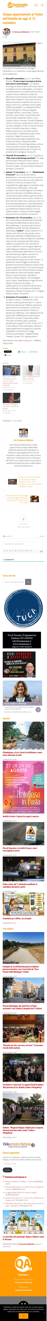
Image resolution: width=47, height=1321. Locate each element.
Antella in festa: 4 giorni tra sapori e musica (21, 816)
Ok (23, 1316)
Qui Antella (17, 421)
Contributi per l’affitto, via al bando (17, 918)
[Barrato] (12, 550)
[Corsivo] (7, 550)
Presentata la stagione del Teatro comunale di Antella (10, 406)
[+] (31, 550)
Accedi (41, 536)
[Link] (25, 550)
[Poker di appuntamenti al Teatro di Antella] (31, 370)
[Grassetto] (4, 550)
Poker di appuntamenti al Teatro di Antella (30, 377)
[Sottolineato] (10, 550)
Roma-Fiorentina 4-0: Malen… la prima (19, 1181)
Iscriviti (7, 1170)
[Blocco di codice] (23, 550)
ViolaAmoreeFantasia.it (15, 1177)
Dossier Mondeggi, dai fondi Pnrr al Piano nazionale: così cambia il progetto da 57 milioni (22, 1007)
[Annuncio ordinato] (15, 550)
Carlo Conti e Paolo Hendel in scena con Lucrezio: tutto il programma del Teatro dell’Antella (10, 380)
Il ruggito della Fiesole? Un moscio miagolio (21, 1192)
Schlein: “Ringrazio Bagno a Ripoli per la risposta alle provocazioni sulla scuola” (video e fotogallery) (23, 1130)
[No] (44, 1312)
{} (28, 550)
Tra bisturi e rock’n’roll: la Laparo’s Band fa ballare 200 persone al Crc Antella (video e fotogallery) (23, 1086)
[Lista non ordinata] (18, 550)
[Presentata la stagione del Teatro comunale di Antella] (11, 398)
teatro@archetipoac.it (23, 340)
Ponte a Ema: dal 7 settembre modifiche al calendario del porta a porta (20, 885)
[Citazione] (20, 550)
